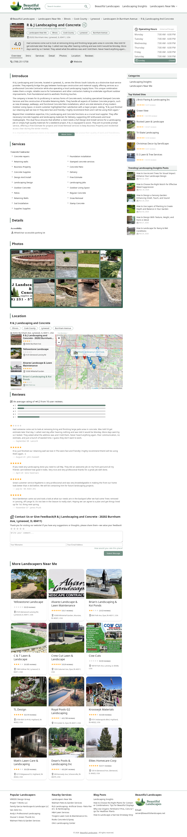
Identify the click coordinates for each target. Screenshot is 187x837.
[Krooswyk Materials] (104, 691)
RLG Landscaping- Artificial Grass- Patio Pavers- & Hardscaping (72, 807)
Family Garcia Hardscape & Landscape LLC (29, 806)
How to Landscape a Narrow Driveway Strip (113, 815)
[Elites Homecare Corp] (104, 742)
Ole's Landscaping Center (63, 823)
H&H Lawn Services (60, 812)
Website (78, 61)
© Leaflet (95, 388)
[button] (84, 356)
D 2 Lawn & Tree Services (149, 157)
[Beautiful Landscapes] (25, 6)
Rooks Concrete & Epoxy (63, 819)
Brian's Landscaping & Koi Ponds (91, 351)
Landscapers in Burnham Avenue (120, 18)
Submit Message (113, 553)
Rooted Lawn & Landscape (150, 124)
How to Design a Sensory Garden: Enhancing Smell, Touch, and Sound (153, 198)
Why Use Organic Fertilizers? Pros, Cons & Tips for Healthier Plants (113, 810)
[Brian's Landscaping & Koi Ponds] (104, 584)
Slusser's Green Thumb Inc (22, 817)
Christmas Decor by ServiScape (152, 146)
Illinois (67, 18)
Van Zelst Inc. (16, 810)
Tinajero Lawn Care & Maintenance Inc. (70, 816)
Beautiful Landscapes (107, 6)
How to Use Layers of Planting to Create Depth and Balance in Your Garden (154, 209)
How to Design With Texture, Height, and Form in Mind (155, 220)
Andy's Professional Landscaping (25, 813)
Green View (146, 113)
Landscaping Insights (134, 6)
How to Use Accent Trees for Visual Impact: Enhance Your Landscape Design (156, 176)
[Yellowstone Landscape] (29, 584)
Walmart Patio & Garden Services (25, 820)
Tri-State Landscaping (147, 135)
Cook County (80, 18)
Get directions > (63, 333)
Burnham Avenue (100, 32)
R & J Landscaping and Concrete (157, 18)
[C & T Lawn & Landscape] (29, 638)
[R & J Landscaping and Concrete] (18, 31)
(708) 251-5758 (20, 61)
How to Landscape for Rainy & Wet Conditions (152, 231)
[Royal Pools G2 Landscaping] (66, 691)
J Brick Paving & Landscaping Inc (153, 102)
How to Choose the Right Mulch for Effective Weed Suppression (156, 187)
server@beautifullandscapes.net (150, 813)
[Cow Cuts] (104, 638)
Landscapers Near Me (162, 6)
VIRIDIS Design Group (20, 799)
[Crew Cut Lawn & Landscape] (66, 638)
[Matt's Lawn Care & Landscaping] (29, 742)
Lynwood (95, 18)
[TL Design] (29, 691)
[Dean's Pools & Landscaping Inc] (66, 742)
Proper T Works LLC (19, 803)
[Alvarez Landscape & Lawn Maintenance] (66, 584)
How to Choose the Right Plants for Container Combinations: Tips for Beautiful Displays (114, 804)
